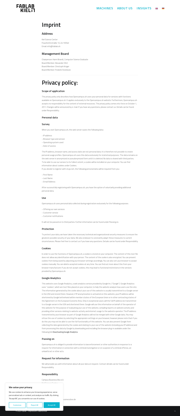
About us (125, 8)
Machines (104, 8)
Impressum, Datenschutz (37, 411)
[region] (34, 397)
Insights (144, 8)
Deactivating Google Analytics (65, 331)
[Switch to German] (162, 8)
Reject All (34, 405)
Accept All (51, 405)
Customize (17, 405)
